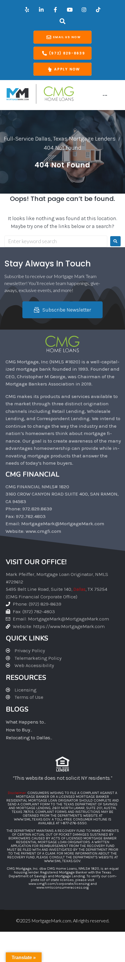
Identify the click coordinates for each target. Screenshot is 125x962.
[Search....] (63, 21)
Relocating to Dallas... (29, 737)
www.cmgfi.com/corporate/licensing (59, 883)
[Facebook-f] (55, 9)
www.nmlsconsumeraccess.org (62, 887)
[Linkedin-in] (41, 9)
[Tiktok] (98, 9)
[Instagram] (84, 9)
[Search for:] (55, 241)
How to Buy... (19, 730)
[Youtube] (70, 9)
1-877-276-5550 (73, 823)
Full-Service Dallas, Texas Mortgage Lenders (59, 138)
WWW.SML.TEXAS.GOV (32, 819)
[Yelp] (27, 9)
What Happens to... (26, 722)
